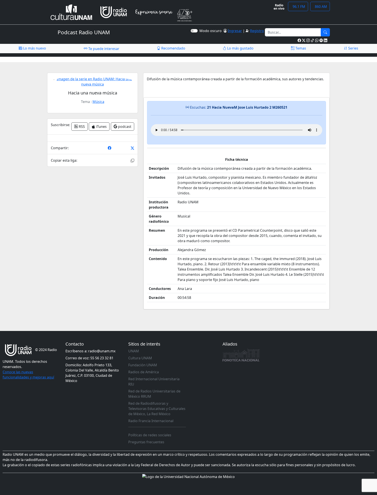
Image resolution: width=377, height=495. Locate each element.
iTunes (101, 126)
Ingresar (235, 30)
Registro (257, 30)
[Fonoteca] (241, 354)
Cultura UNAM (140, 358)
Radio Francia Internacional (150, 420)
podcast (124, 126)
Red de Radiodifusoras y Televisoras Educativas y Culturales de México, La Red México (156, 408)
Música (98, 101)
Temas (300, 48)
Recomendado (172, 48)
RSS (81, 126)
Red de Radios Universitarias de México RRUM (154, 394)
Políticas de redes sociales (149, 435)
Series (352, 48)
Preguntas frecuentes (146, 442)
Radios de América (143, 372)
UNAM (133, 351)
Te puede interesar (103, 48)
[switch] (194, 31)
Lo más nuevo (34, 48)
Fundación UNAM (142, 365)
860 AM (320, 6)
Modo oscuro (211, 30)
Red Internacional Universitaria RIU (154, 382)
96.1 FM (298, 6)
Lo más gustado (240, 48)
